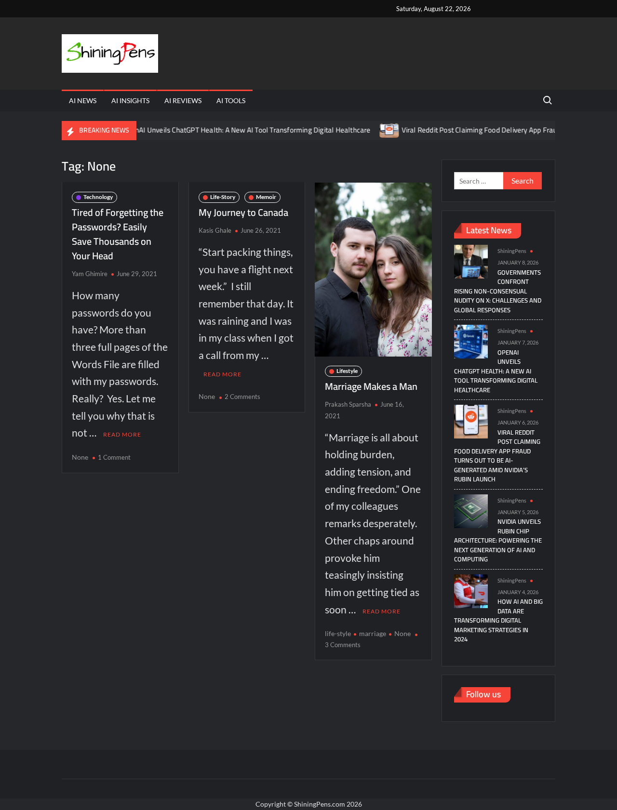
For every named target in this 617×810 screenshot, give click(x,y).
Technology (98, 196)
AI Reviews (182, 100)
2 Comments (242, 396)
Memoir (266, 196)
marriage (372, 633)
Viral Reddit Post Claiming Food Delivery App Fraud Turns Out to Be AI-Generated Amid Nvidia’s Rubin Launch (497, 455)
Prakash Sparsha (348, 404)
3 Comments (343, 645)
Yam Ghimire (89, 274)
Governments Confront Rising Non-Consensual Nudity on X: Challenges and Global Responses (497, 291)
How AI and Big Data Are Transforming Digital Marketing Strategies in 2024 (498, 620)
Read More (122, 434)
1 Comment (114, 457)
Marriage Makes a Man (371, 386)
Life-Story (222, 196)
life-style (338, 633)
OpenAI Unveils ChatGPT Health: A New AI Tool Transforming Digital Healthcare (231, 130)
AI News (82, 100)
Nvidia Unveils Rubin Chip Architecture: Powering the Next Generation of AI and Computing (498, 540)
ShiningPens (511, 251)
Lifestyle (347, 370)
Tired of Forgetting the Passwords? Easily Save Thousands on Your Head (117, 234)
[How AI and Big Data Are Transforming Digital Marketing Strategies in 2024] (471, 590)
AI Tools (230, 100)
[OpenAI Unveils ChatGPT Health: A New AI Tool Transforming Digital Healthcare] (471, 341)
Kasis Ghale (215, 230)
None (80, 457)
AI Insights (130, 100)
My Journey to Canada (243, 212)
